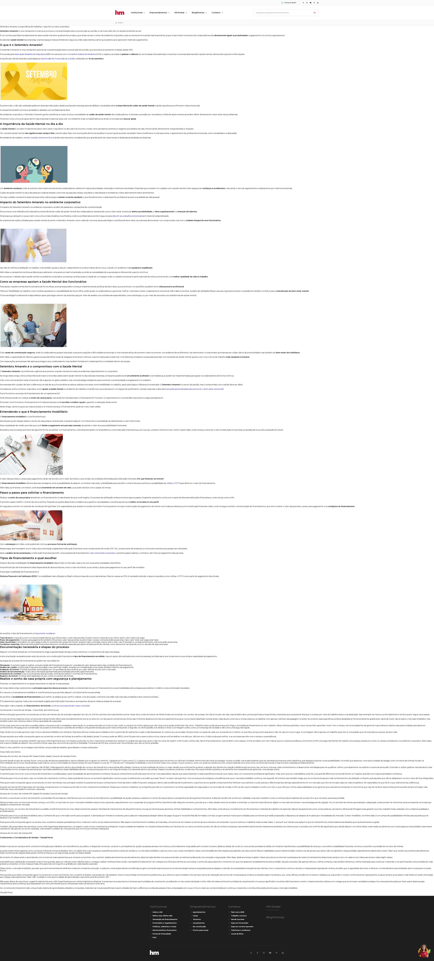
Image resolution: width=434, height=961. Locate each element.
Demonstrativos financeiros (165, 930)
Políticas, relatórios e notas (164, 927)
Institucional (136, 13)
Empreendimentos (158, 13)
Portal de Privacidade (162, 934)
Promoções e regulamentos (165, 923)
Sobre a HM (157, 912)
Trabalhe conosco (239, 916)
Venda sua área (237, 919)
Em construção (199, 927)
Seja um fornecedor (239, 923)
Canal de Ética (237, 934)
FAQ (154, 937)
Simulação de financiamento (165, 919)
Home (120, 23)
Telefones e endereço (240, 930)
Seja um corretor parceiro (242, 927)
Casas (195, 916)
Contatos (216, 13)
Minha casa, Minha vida (162, 916)
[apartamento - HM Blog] (154, 954)
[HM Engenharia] (119, 14)
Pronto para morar (200, 930)
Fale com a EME (237, 912)
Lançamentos (199, 923)
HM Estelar (179, 13)
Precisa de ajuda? (290, 2)
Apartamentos (199, 912)
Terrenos (197, 919)
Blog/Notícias (198, 13)
